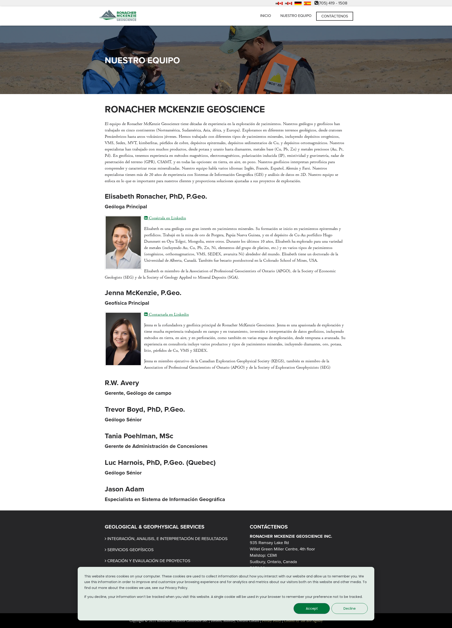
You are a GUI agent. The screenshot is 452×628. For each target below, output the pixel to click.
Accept (312, 608)
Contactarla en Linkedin (168, 314)
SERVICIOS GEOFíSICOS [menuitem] (130, 549)
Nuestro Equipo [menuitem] (295, 15)
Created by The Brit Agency (303, 621)
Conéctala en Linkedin (167, 218)
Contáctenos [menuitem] (334, 16)
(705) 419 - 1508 (332, 3)
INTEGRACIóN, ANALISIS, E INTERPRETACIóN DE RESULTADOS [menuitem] (167, 538)
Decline (349, 608)
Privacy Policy (271, 621)
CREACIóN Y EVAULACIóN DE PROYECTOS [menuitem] (148, 560)
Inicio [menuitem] (265, 15)
